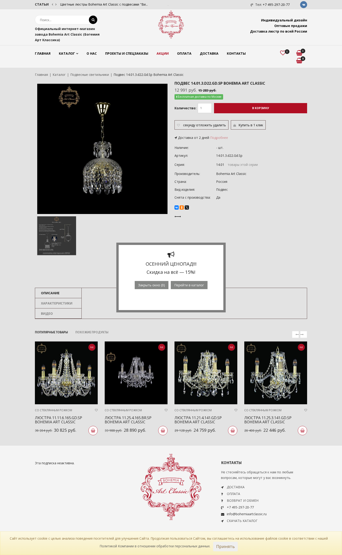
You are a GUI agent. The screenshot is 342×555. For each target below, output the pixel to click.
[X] (187, 207)
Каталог (67, 53)
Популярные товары (51, 332)
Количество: (185, 108)
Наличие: (181, 147)
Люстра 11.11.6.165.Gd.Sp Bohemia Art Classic (58, 420)
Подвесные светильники (89, 74)
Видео (47, 313)
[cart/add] (93, 430)
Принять (225, 546)
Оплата (184, 53)
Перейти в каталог (189, 285)
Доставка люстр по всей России (278, 31)
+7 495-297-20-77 (276, 4)
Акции (163, 53)
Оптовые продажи (290, 25)
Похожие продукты (91, 332)
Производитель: (187, 173)
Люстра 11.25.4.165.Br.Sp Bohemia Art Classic (128, 420)
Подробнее (219, 137)
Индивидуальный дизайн (284, 20)
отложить (204, 125)
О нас (92, 53)
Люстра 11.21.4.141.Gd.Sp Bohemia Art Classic (198, 420)
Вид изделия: (184, 189)
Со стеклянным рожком (53, 410)
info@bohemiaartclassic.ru (247, 514)
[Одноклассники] (182, 207)
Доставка (209, 53)
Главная (42, 53)
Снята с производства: (192, 197)
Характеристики (56, 303)
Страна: (180, 181)
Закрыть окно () (151, 285)
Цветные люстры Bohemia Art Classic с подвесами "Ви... (104, 4)
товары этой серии (243, 164)
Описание (50, 293)
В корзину (260, 108)
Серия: (179, 164)
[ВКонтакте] (176, 207)
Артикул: (181, 155)
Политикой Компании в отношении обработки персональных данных (155, 546)
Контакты (236, 53)
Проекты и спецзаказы (126, 53)
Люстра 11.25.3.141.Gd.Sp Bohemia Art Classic (268, 420)
